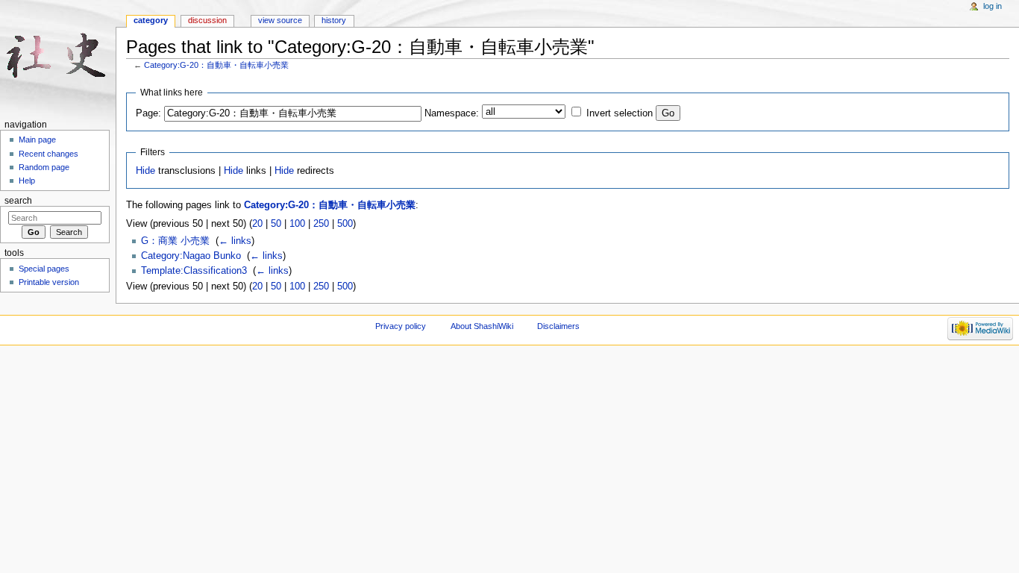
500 (345, 224)
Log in (992, 5)
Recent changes (48, 153)
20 (257, 224)
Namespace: (451, 113)
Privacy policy (400, 326)
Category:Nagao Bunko (191, 256)
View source (280, 20)
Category (151, 20)
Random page (44, 167)
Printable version (49, 282)
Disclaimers (558, 326)
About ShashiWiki (482, 326)
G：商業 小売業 (175, 241)
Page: (148, 113)
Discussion (207, 20)
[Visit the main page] (58, 58)
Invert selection (619, 113)
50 (276, 224)
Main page (37, 139)
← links (235, 241)
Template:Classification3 (194, 271)
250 (321, 224)
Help (27, 180)
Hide (145, 171)
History (334, 20)
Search (18, 200)
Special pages (44, 268)
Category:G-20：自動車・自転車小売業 (216, 64)
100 (297, 224)
